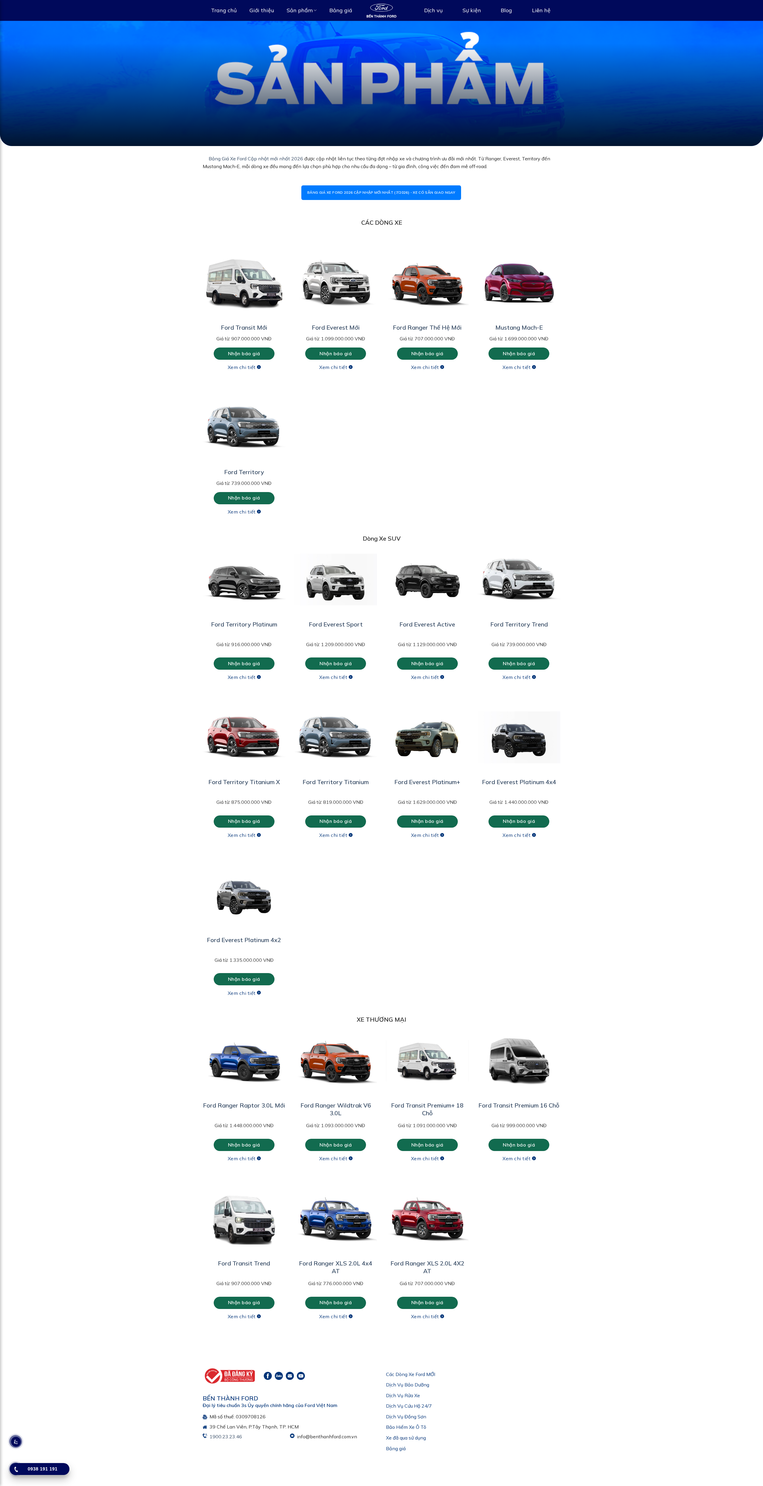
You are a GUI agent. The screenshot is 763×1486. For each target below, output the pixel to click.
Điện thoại (341, 707)
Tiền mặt (342, 782)
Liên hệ (541, 10)
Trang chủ (224, 10)
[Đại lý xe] (381, 10)
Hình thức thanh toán (352, 773)
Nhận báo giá (381, 823)
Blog (506, 10)
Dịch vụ (433, 10)
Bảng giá (340, 10)
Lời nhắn (336, 792)
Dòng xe (339, 729)
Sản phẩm (300, 10)
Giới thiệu (261, 10)
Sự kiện (472, 10)
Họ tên (337, 685)
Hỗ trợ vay (372, 782)
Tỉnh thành (341, 751)
